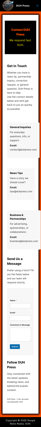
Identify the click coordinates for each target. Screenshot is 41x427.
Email (13, 313)
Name (13, 300)
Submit (15, 346)
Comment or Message (20, 325)
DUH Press (23, 5)
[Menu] (37, 6)
